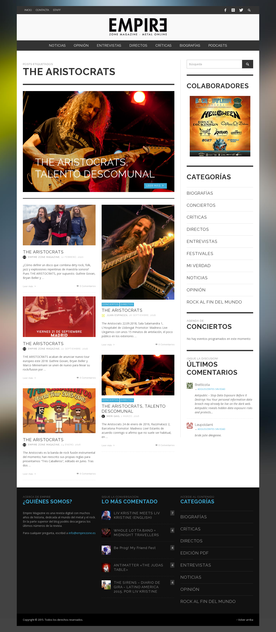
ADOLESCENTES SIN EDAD (211, 389)
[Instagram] (233, 10)
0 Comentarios (87, 286)
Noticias (197, 277)
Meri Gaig (113, 416)
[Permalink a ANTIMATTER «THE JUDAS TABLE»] (106, 567)
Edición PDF (194, 552)
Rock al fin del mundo (214, 301)
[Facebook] (225, 10)
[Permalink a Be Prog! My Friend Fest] (106, 550)
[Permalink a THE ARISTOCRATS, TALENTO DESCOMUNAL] (138, 375)
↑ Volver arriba (244, 619)
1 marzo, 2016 (130, 416)
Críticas (197, 217)
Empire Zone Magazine (44, 257)
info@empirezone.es (82, 533)
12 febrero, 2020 (72, 257)
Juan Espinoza (117, 315)
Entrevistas (202, 241)
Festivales (200, 253)
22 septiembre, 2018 (74, 348)
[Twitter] (241, 10)
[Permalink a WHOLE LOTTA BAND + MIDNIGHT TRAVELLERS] (106, 532)
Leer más (28, 286)
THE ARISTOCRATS (43, 251)
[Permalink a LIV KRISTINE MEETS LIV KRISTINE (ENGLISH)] (106, 515)
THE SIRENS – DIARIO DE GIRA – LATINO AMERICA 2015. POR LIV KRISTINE (137, 587)
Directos (127, 304)
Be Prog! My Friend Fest (135, 548)
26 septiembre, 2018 (142, 315)
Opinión (196, 289)
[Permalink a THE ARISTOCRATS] (59, 225)
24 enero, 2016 (71, 444)
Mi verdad (199, 265)
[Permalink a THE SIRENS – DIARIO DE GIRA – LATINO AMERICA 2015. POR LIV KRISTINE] (106, 584)
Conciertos (110, 304)
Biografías (200, 193)
